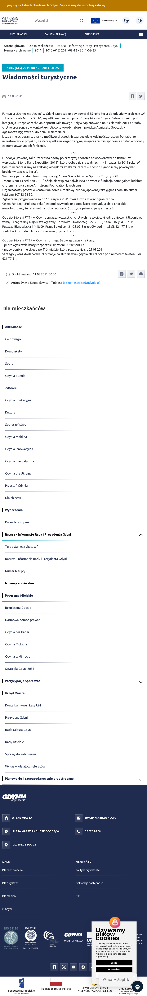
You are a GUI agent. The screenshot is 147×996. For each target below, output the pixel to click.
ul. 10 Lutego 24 (24, 844)
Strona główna (14, 45)
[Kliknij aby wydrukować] (141, 274)
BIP (78, 896)
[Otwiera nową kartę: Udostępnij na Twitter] (141, 95)
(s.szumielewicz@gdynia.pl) (81, 282)
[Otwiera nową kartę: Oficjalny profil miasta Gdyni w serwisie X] (64, 966)
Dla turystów (10, 883)
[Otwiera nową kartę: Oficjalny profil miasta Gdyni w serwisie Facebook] (54, 966)
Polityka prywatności (88, 870)
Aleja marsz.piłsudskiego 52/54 (35, 831)
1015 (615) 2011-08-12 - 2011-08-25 (71, 50)
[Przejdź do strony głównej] (10, 20)
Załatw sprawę (55, 34)
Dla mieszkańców (41, 45)
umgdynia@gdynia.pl (100, 817)
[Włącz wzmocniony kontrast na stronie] (140, 21)
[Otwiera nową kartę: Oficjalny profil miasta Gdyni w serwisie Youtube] (73, 966)
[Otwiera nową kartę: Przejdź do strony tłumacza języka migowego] (126, 20)
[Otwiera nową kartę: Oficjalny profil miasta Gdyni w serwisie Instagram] (83, 966)
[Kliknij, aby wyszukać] (81, 20)
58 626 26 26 (92, 831)
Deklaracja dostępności (89, 883)
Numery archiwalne (17, 50)
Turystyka (91, 34)
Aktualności (18, 34)
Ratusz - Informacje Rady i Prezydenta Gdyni (87, 45)
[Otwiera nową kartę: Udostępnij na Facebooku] (132, 95)
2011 (38, 50)
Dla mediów (9, 896)
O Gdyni (7, 909)
